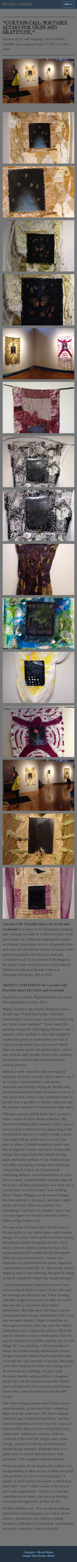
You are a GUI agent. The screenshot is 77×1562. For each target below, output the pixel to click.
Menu (69, 5)
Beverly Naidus (17, 4)
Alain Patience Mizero (43, 1556)
